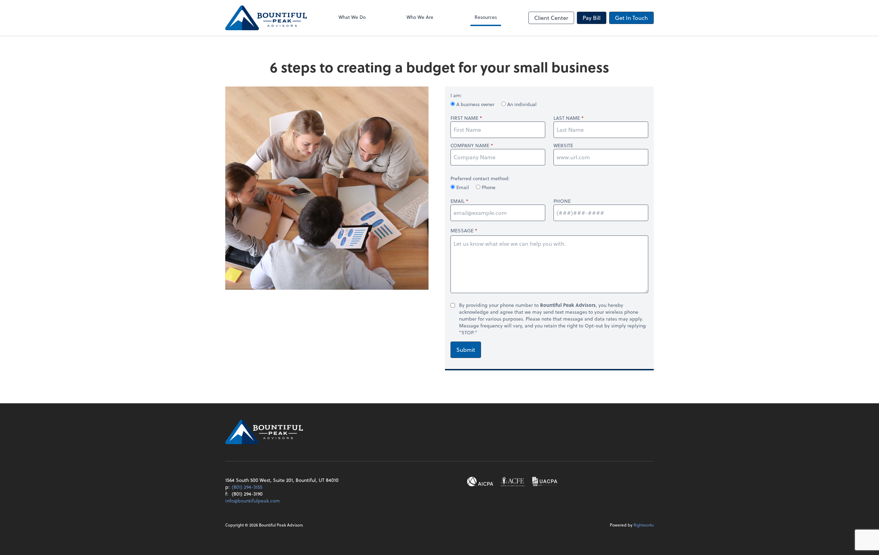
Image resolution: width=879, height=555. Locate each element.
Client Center (551, 18)
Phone (487, 187)
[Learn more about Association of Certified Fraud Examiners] (513, 481)
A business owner (475, 104)
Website (563, 145)
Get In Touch (631, 18)
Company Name (469, 145)
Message (461, 230)
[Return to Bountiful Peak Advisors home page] (266, 17)
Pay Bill (592, 18)
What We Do (352, 17)
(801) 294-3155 (247, 486)
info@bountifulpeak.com (252, 500)
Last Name (566, 118)
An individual (521, 104)
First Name (464, 118)
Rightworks (643, 525)
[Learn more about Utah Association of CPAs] (545, 481)
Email (462, 187)
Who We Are (420, 17)
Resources (486, 17)
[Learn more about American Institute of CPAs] (480, 481)
